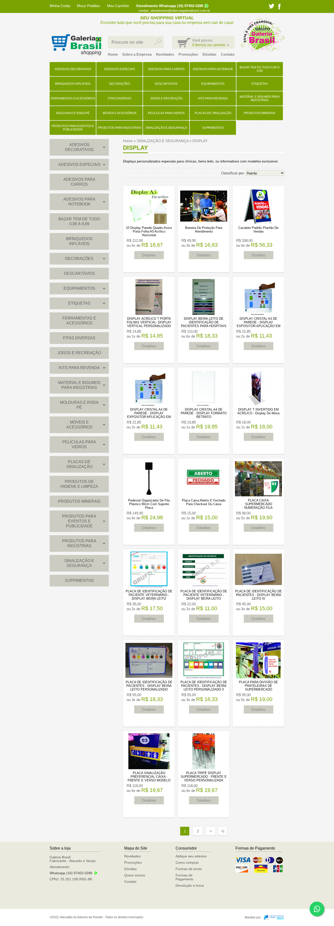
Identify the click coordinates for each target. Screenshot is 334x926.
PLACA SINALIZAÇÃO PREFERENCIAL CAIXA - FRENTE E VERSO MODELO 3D (149, 778)
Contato (227, 54)
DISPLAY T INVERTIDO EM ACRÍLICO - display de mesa (258, 411)
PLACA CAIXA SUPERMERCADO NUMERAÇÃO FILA (258, 504)
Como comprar (187, 862)
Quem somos (134, 875)
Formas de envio (189, 869)
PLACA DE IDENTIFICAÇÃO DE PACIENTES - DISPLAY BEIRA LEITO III (258, 594)
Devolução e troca (190, 885)
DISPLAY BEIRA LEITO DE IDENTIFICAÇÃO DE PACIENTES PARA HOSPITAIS (203, 322)
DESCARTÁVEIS (166, 83)
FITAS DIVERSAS (119, 98)
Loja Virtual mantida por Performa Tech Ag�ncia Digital (273, 917)
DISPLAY (200, 141)
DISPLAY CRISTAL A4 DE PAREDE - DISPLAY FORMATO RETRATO (204, 413)
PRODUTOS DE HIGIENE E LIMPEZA (79, 484)
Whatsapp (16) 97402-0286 (71, 873)
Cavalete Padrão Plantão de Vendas (258, 229)
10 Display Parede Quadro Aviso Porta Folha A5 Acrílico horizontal (149, 231)
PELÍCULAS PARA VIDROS (166, 113)
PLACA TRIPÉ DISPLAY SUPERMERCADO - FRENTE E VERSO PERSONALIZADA (204, 776)
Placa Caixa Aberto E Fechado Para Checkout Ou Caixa (203, 502)
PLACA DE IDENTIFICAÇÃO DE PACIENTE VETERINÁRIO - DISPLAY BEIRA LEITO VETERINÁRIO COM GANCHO (203, 596)
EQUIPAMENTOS (212, 83)
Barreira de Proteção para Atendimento (203, 229)
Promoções (188, 54)
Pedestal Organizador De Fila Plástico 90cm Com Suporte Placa (149, 504)
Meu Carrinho (118, 6)
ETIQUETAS (260, 83)
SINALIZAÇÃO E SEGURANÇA (166, 127)
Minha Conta (60, 6)
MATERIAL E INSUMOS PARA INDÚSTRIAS (260, 98)
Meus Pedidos (88, 6)
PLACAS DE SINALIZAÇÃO (213, 113)
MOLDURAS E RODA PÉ (72, 113)
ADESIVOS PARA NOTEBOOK (213, 69)
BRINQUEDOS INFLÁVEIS (72, 83)
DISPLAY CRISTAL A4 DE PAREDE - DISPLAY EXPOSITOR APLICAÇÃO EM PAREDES (149, 415)
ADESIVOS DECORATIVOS (73, 69)
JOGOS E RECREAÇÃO (166, 98)
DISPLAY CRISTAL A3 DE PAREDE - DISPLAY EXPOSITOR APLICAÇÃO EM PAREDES (258, 324)
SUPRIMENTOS (213, 127)
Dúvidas (209, 54)
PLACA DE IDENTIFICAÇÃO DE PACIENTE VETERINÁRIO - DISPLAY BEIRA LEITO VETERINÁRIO (149, 596)
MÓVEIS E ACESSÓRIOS (119, 113)
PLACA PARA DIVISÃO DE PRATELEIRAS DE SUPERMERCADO (258, 685)
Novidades (165, 54)
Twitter (271, 6)
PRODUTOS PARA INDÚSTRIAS (119, 127)
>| (222, 831)
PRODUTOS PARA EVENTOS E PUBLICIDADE (73, 127)
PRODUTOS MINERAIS (259, 113)
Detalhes (149, 255)
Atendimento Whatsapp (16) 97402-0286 (169, 6)
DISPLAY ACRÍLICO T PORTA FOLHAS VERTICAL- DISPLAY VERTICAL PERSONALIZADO (149, 322)
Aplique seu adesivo (191, 856)
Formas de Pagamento (184, 877)
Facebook (279, 7)
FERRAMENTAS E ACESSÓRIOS (73, 98)
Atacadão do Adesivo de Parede (76, 44)
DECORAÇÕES (119, 83)
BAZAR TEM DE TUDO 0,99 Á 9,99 (259, 69)
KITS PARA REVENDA (213, 98)
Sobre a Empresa (137, 54)
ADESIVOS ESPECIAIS (119, 69)
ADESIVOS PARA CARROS (166, 69)
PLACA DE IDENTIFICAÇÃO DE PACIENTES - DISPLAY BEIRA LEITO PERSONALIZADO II (203, 685)
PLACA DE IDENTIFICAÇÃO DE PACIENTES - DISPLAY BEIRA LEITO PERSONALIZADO (149, 685)
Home (113, 54)
